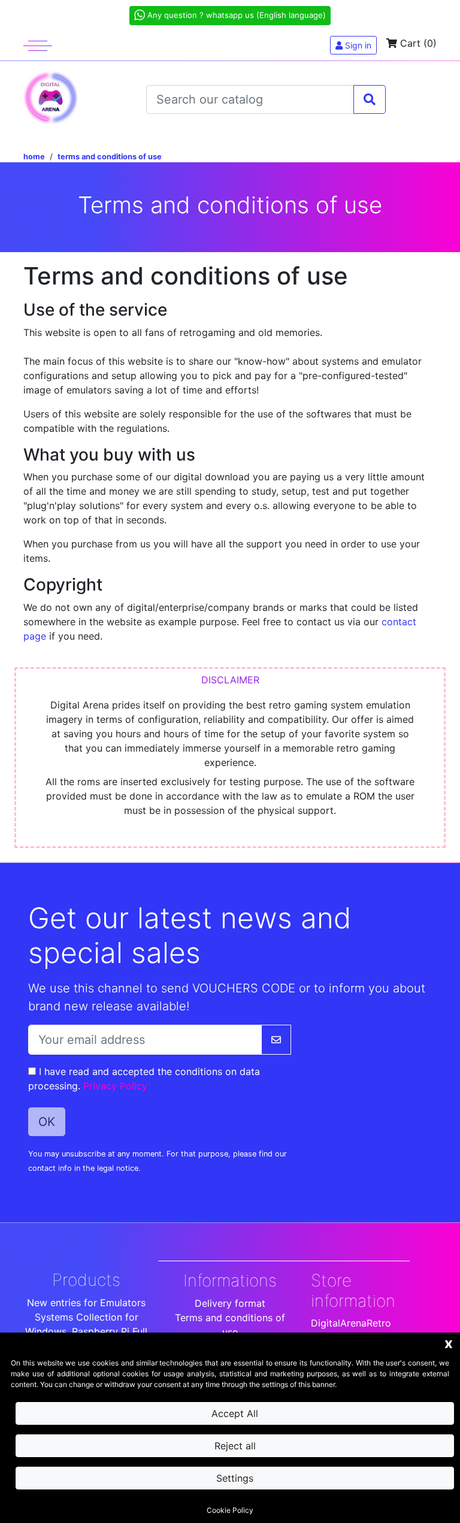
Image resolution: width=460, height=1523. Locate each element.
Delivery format (230, 1303)
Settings (234, 1478)
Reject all (235, 1446)
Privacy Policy (115, 1086)
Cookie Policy (230, 1510)
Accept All (234, 1413)
